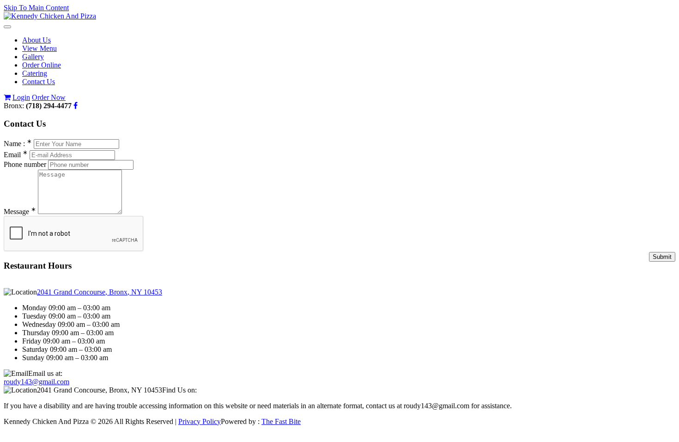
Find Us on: (179, 390)
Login (21, 97)
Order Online (41, 65)
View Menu (39, 48)
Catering (34, 73)
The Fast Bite (281, 421)
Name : (18, 143)
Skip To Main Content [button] (36, 8)
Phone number (25, 164)
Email (16, 155)
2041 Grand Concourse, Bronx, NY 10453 (99, 292)
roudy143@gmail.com (36, 382)
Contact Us (38, 82)
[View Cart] (7, 97)
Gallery (33, 57)
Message (20, 211)
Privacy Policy (199, 421)
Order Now (49, 97)
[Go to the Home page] (50, 16)
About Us (36, 40)
